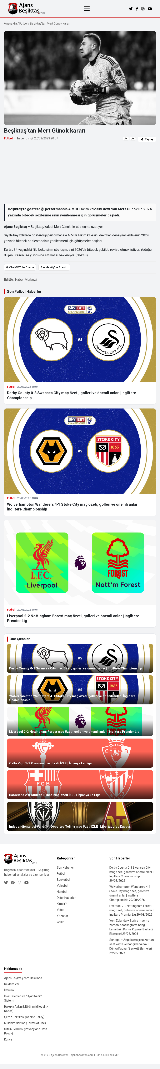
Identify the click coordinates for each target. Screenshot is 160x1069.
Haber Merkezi (26, 280)
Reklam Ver (11, 984)
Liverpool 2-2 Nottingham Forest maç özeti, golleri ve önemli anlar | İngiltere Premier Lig (131, 910)
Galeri (60, 922)
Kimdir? (62, 903)
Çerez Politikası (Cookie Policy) (24, 1017)
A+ (132, 138)
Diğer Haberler (66, 897)
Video (60, 909)
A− (126, 138)
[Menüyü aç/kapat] (87, 8)
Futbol (23, 23)
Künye (8, 1039)
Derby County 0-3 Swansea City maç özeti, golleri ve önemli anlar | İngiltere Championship (131, 872)
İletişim (9, 990)
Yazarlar (62, 916)
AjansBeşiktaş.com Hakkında (23, 978)
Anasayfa (10, 23)
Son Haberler (65, 867)
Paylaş (149, 139)
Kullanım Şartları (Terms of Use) (25, 1023)
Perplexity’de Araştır (54, 267)
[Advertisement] (80, 173)
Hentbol (62, 891)
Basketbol (63, 879)
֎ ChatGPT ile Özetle (20, 267)
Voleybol (62, 885)
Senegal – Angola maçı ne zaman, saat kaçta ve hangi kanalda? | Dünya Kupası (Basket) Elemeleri (131, 944)
